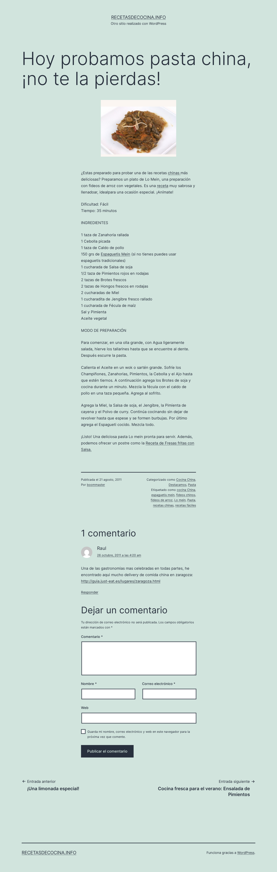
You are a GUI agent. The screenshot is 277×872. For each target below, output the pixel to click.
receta (162, 185)
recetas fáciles (185, 505)
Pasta (192, 485)
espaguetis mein (162, 495)
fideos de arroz (162, 500)
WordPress (245, 853)
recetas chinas (163, 505)
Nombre (89, 684)
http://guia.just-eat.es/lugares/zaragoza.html (120, 581)
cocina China (186, 490)
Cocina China (185, 479)
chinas (174, 173)
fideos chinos (185, 495)
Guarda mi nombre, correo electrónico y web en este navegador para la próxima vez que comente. (138, 734)
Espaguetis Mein (115, 254)
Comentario (92, 637)
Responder (89, 592)
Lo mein (180, 500)
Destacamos (177, 485)
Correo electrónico (158, 684)
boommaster (96, 485)
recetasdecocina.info (138, 17)
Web (84, 708)
